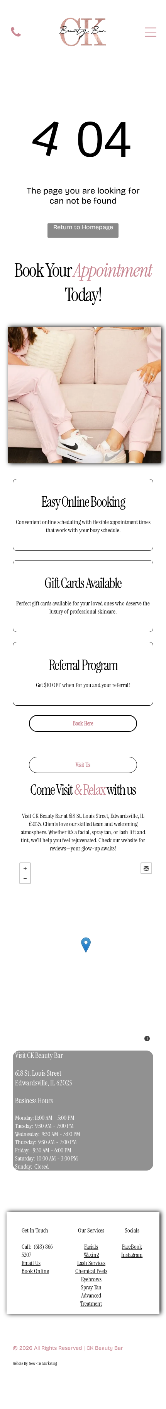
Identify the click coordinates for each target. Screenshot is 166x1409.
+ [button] (25, 868)
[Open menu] (150, 32)
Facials (91, 1247)
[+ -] (85, 953)
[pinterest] (87, 1382)
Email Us (31, 1263)
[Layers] (146, 868)
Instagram (131, 1255)
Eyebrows (91, 1279)
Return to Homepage (83, 227)
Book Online (35, 1271)
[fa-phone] (16, 36)
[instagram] (36, 1382)
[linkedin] (70, 1382)
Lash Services (91, 1263)
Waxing (91, 1255)
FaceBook (132, 1247)
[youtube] (53, 1382)
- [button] (25, 878)
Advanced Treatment (91, 1299)
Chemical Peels (91, 1271)
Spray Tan (91, 1287)
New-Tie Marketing (43, 1363)
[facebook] (19, 1382)
